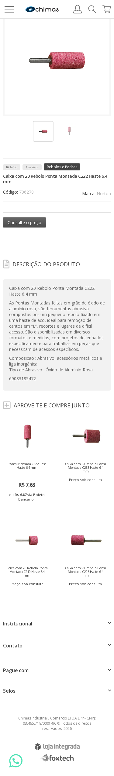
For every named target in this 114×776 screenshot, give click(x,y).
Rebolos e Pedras (62, 166)
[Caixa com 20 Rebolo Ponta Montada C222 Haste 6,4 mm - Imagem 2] (69, 131)
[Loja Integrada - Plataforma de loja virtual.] (57, 746)
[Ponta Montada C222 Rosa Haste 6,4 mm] (27, 460)
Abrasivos (32, 167)
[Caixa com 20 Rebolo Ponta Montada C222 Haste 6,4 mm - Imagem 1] (43, 131)
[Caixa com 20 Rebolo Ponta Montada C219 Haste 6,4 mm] (27, 554)
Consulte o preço (24, 222)
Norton (104, 193)
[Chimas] (42, 9)
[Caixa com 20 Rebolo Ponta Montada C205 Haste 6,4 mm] (86, 554)
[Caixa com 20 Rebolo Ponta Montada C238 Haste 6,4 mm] (86, 449)
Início (13, 167)
